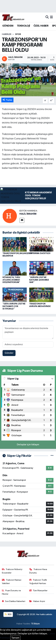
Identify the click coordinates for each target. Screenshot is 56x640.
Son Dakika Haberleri (15, 601)
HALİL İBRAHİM (27, 214)
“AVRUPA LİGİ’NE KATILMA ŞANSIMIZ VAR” (39, 280)
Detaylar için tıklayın (28, 444)
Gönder (9, 353)
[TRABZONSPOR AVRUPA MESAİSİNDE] (41, 294)
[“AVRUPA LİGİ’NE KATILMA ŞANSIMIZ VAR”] (41, 268)
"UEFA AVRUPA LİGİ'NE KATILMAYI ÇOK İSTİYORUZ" (14, 306)
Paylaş (9, 100)
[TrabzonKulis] (13, 17)
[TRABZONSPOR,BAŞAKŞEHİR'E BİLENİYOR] (15, 244)
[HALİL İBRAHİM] (10, 216)
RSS (9, 614)
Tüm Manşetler (40, 590)
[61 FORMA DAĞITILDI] (41, 244)
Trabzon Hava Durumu (38, 571)
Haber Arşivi (39, 601)
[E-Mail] (21, 220)
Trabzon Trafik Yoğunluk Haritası (38, 581)
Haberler (6, 34)
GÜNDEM (7, 25)
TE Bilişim (35, 624)
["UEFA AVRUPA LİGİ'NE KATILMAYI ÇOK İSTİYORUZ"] (15, 294)
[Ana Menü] (51, 17)
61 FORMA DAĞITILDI (39, 253)
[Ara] (47, 17)
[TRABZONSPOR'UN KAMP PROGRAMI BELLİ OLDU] (28, 79)
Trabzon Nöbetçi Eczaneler (12, 571)
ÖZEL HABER (40, 25)
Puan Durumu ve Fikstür (11, 592)
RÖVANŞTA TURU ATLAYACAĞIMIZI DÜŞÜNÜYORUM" (11, 280)
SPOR (18, 34)
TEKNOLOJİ (23, 25)
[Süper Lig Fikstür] (52, 456)
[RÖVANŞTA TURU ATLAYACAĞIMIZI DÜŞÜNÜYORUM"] (15, 268)
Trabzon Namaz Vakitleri (12, 581)
